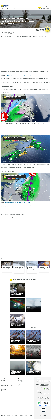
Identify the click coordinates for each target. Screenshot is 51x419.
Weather (7, 8)
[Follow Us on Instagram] (40, 381)
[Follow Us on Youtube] (42, 381)
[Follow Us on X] (50, 381)
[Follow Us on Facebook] (37, 381)
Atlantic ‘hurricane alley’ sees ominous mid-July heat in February (17, 202)
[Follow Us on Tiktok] (45, 381)
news (4, 8)
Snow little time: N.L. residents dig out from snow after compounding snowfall (20, 75)
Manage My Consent (4, 386)
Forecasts (11, 8)
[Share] (1, 30)
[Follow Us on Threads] (47, 381)
